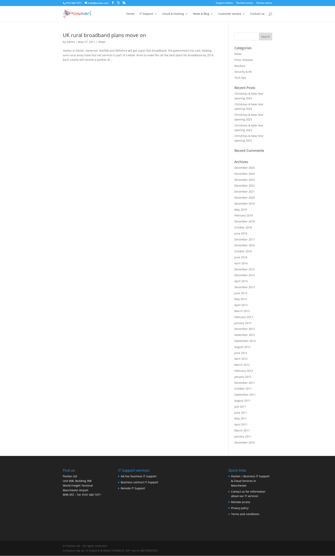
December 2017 (244, 239)
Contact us (257, 14)
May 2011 (240, 418)
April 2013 (241, 305)
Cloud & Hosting (173, 14)
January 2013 (242, 323)
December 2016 (244, 245)
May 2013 (240, 299)
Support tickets (224, 3)
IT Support (146, 14)
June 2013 (240, 293)
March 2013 (242, 311)
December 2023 (244, 180)
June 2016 (240, 257)
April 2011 (241, 424)
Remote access (244, 3)
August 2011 (242, 400)
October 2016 (243, 251)
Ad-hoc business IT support (138, 476)
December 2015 (244, 269)
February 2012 (243, 371)
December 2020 (244, 197)
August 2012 (242, 347)
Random (239, 66)
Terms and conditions (245, 514)
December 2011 (244, 383)
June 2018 (240, 233)
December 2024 (244, 174)
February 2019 (243, 215)
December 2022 (244, 185)
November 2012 (244, 335)
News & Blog (201, 14)
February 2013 (243, 317)
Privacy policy (240, 508)
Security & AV (243, 71)
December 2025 (244, 167)
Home (130, 14)
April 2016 (241, 263)
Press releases (243, 60)
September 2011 (245, 394)
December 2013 (244, 287)
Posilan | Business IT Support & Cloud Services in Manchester (250, 480)
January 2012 (242, 377)
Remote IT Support (133, 488)
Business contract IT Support (139, 482)
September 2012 (245, 341)
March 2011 (242, 430)
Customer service (229, 14)
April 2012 (241, 359)
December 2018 (244, 221)
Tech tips (240, 78)
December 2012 (244, 329)
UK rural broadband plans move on (104, 35)
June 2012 (240, 353)
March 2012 (242, 365)
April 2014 (241, 281)
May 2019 (240, 209)
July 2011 (240, 406)
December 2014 (244, 275)
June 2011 (240, 412)
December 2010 (244, 442)
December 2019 (244, 203)
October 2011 (243, 388)
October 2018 (243, 227)
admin (71, 42)
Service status (264, 3)
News (101, 42)
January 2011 (242, 436)
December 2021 (244, 191)
